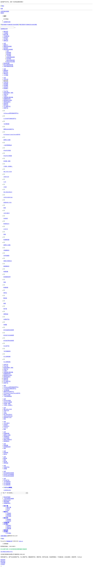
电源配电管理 (6, 98)
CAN (4, 411)
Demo (7, 510)
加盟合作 (8, 527)
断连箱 (5, 458)
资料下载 (8, 507)
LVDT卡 (5, 427)
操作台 (5, 454)
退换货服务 (6, 501)
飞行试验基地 (6, 481)
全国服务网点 (6, 503)
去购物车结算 (6, 21)
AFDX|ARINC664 (7, 416)
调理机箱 (5, 463)
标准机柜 (5, 452)
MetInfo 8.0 (9, 541)
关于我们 (5, 524)
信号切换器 (6, 438)
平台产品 (5, 91)
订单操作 (8, 513)
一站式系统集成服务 (8, 498)
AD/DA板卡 (6, 423)
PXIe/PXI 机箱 (7, 400)
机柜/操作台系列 (7, 100)
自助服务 (8, 519)
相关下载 (5, 505)
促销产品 (5, 108)
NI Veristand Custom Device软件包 (11, 393)
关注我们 (5, 531)
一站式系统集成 (7, 396)
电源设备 (5, 445)
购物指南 (8, 514)
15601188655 (4, 535)
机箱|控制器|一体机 (8, 92)
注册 (2, 11)
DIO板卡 (5, 424)
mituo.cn (21, 541)
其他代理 (5, 103)
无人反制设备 (6, 483)
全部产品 (5, 364)
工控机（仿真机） (8, 405)
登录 (2, 8)
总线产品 (5, 94)
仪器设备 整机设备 (8, 97)
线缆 (4, 459)
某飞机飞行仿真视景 (8, 474)
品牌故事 (8, 528)
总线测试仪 (6, 436)
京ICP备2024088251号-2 (7, 551)
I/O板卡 (5, 95)
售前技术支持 (6, 500)
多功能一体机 (6, 403)
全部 (4, 43)
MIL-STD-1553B (7, 409)
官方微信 (8, 533)
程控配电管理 (6, 446)
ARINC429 (6, 410)
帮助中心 (5, 511)
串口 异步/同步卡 (7, 414)
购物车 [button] (2, 13)
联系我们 (8, 525)
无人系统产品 (6, 106)
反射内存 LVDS (7, 417)
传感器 (5, 468)
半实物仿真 (6, 522)
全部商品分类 (4, 28)
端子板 (5, 461)
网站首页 (5, 31)
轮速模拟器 (6, 433)
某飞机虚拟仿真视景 (8, 472)
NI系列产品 (6, 467)
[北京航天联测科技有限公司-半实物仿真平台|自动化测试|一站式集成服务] (19, 24)
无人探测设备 (6, 484)
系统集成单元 (6, 101)
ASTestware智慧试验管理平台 (10, 387)
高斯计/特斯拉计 (7, 439)
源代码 (8, 509)
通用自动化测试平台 (8, 391)
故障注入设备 (6, 394)
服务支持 (5, 517)
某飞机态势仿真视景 (8, 476)
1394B (5, 413)
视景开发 (5, 105)
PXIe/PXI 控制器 (7, 402)
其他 (4, 419)
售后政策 (8, 521)
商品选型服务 (6, 497)
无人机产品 (6, 480)
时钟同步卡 (6, 426)
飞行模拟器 (6, 390)
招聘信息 (5, 530)
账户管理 (8, 516)
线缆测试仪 (6, 441)
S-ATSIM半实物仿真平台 (9, 388)
